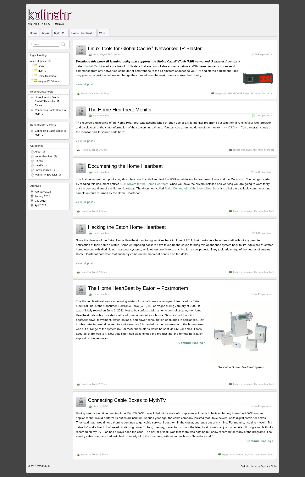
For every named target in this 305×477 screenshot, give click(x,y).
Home (33, 33)
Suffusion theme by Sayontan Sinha (259, 466)
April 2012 (40, 205)
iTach (264, 93)
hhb (255, 150)
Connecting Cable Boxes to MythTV (127, 400)
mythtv (270, 454)
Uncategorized (42, 170)
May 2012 (40, 200)
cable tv (239, 454)
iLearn (246, 93)
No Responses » (263, 172)
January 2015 (42, 196)
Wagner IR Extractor (110, 54)
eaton (249, 150)
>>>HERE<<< (230, 127)
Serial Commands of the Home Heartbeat (192, 188)
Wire (102, 33)
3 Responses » (264, 115)
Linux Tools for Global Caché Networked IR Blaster (145, 48)
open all (34, 61)
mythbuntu (260, 454)
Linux (95, 54)
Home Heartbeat (81, 33)
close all (46, 61)
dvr (245, 454)
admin (95, 93)
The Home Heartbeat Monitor (120, 109)
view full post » (85, 84)
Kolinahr (46, 466)
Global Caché (93, 66)
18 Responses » (263, 54)
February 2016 (42, 191)
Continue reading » (192, 342)
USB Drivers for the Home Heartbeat (144, 183)
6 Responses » (264, 233)
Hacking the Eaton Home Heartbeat (127, 227)
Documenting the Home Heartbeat (125, 166)
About (46, 33)
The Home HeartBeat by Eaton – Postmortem (138, 288)
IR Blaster (255, 93)
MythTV (59, 33)
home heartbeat (266, 150)
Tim (93, 150)
